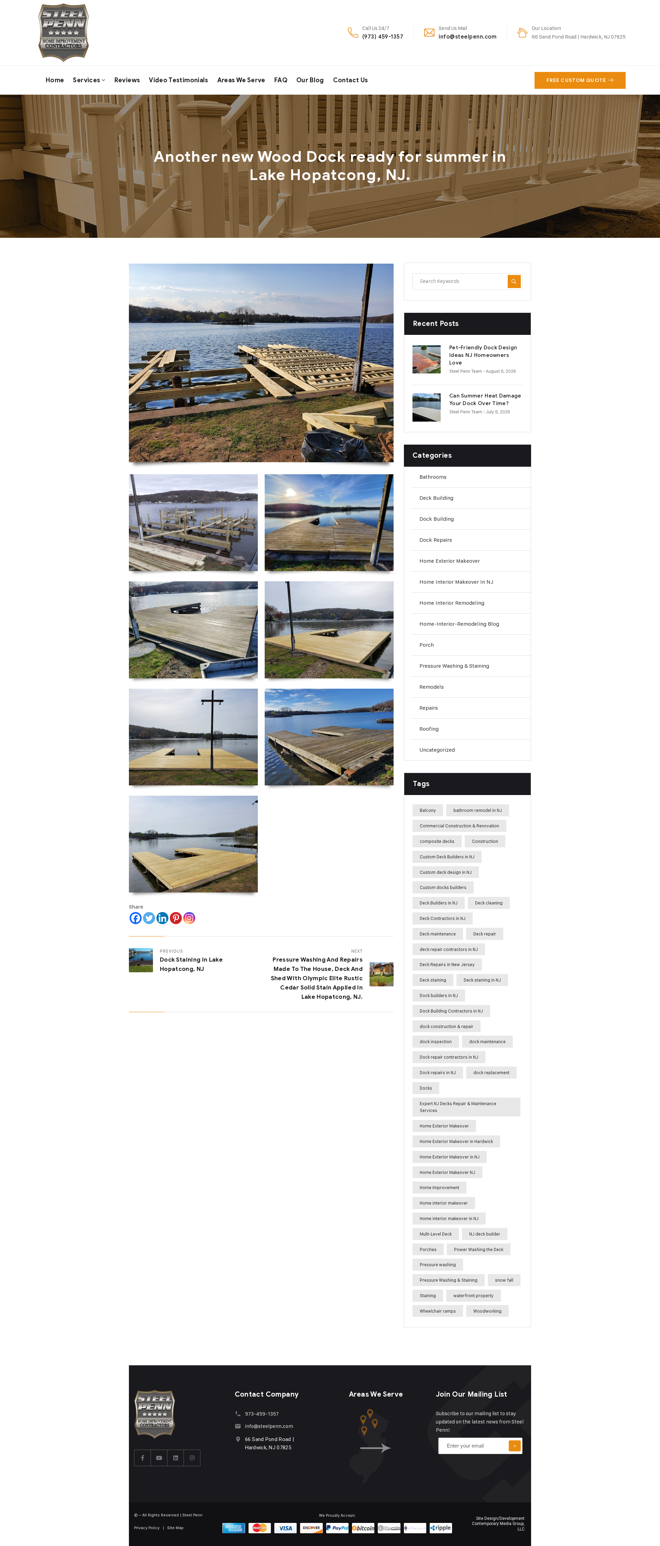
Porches (428, 1249)
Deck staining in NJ (482, 980)
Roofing (429, 729)
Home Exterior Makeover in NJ (450, 1157)
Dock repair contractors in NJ (449, 1057)
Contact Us (350, 80)
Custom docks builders (443, 887)
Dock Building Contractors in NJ (451, 1011)
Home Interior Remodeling (451, 603)
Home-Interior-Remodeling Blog (459, 624)
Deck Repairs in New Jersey (447, 964)
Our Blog (310, 80)
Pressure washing (438, 1264)
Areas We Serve (241, 80)
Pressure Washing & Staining (454, 666)
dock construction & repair (446, 1026)
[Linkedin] (162, 918)
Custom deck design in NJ (446, 872)
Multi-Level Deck (436, 1234)
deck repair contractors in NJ (449, 949)
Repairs (428, 708)
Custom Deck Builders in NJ (447, 856)
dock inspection (436, 1041)
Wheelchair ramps (438, 1311)
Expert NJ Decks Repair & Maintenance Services (458, 1107)
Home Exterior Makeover (449, 561)
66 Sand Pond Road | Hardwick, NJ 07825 (579, 36)
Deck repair (484, 933)
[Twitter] (149, 918)
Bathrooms (433, 477)
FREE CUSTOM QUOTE (576, 80)
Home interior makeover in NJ (456, 582)
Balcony (428, 810)
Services (86, 80)
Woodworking (487, 1311)
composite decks (437, 841)
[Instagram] (189, 918)
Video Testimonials (178, 80)
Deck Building (436, 498)
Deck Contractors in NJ (442, 918)
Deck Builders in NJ (439, 903)
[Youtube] (159, 1458)
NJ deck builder (484, 1234)
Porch (426, 645)
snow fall (504, 1280)
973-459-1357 (262, 1413)
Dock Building (436, 519)
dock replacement (491, 1072)
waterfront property (473, 1295)
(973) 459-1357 (383, 36)
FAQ (280, 80)
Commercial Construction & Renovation (459, 825)
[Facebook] (136, 918)
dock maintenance (487, 1041)
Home (55, 80)
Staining (428, 1295)
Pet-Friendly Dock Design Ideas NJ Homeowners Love (483, 355)
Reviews (127, 80)
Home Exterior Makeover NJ (447, 1172)
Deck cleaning (489, 903)
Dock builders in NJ (439, 995)
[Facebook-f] (142, 1458)
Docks (426, 1088)
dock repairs (435, 540)
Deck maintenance (438, 933)
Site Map (175, 1527)
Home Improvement (439, 1187)
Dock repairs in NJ (438, 1072)
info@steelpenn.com (467, 36)
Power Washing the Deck (478, 1249)
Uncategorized (437, 749)
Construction (485, 841)
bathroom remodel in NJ (477, 810)
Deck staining (433, 980)
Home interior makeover (444, 1203)
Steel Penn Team (465, 371)
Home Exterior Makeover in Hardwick (456, 1141)
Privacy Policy (147, 1527)
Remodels (431, 687)
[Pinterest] (176, 918)
